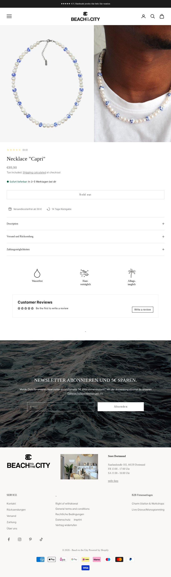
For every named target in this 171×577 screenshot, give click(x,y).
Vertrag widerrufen (66, 525)
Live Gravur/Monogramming (148, 509)
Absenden (121, 406)
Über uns (12, 528)
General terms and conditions (72, 508)
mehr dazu (113, 480)
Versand (11, 515)
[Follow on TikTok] (41, 539)
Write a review (142, 309)
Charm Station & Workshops (148, 503)
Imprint (78, 519)
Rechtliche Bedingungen (69, 514)
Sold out (85, 194)
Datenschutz (62, 519)
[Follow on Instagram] (20, 539)
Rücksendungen (16, 509)
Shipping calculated (34, 172)
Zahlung (11, 522)
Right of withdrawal (66, 503)
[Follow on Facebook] (9, 539)
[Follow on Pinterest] (30, 539)
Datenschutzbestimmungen (83, 393)
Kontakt (11, 503)
